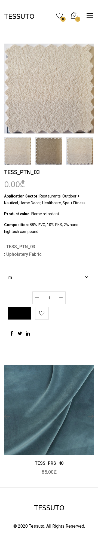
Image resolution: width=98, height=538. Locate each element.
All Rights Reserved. (65, 526)
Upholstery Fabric (24, 254)
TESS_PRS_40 (49, 463)
